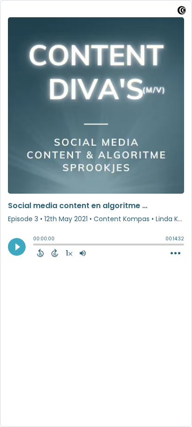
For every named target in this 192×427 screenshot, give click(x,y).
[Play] (17, 247)
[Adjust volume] (82, 253)
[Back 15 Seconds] (40, 253)
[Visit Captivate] (182, 12)
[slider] (35, 245)
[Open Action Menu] (175, 253)
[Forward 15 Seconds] (55, 253)
